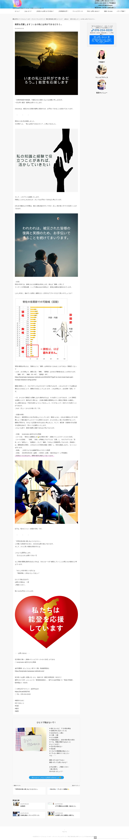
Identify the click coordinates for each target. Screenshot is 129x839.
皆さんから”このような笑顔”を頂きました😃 (46, 777)
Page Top (64, 831)
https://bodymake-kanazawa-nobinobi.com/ (29, 671)
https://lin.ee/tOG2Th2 (22, 691)
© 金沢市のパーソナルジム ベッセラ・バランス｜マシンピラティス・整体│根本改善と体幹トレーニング (59, 836)
